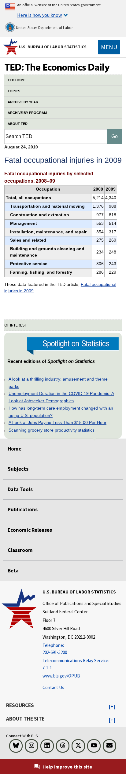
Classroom (20, 550)
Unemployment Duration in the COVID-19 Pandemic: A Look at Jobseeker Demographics (61, 397)
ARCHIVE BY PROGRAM (27, 113)
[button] (112, 707)
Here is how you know (39, 15)
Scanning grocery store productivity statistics (51, 430)
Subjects (18, 468)
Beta (13, 570)
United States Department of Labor (44, 27)
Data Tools (20, 489)
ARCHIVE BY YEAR (23, 102)
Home (14, 448)
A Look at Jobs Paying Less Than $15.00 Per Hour (57, 422)
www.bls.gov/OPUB (61, 676)
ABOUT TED (18, 124)
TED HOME (16, 80)
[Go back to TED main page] (63, 67)
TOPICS (14, 91)
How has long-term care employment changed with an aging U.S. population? (61, 412)
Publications (23, 509)
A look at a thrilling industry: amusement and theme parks (58, 383)
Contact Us (53, 687)
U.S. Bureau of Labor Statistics (53, 46)
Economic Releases (30, 530)
